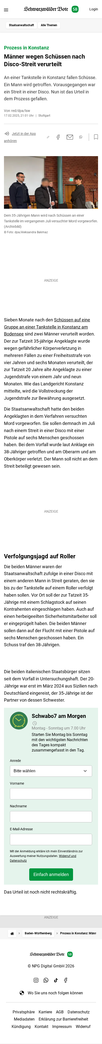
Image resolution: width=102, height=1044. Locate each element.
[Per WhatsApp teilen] (81, 137)
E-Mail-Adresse (21, 829)
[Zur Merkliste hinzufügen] (94, 137)
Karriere (45, 1012)
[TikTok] (56, 980)
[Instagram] (36, 980)
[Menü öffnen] (6, 9)
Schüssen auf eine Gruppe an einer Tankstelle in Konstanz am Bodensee (47, 327)
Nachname (18, 806)
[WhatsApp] (46, 980)
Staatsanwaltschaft (21, 25)
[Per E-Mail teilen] (70, 137)
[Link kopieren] (48, 137)
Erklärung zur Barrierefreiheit (63, 1019)
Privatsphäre (24, 1012)
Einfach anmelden (51, 874)
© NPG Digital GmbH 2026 (51, 966)
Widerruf (83, 1026)
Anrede (15, 761)
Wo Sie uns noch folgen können (55, 993)
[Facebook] (66, 980)
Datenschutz (79, 1012)
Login (93, 9)
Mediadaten (24, 1019)
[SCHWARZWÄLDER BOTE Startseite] (51, 9)
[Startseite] (12, 933)
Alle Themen (49, 25)
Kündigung (21, 1026)
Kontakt (41, 1026)
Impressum (62, 1026)
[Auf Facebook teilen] (58, 137)
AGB (60, 1012)
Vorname (17, 783)
